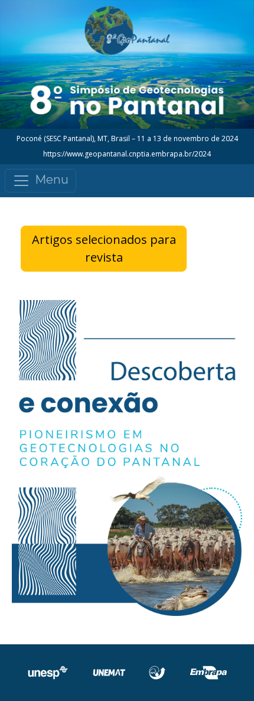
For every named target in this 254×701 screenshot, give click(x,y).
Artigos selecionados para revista (104, 248)
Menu (52, 180)
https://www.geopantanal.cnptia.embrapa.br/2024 (127, 154)
